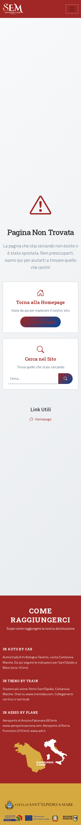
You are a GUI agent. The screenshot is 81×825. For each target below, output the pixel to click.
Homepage (43, 419)
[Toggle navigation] (72, 8)
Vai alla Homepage (40, 322)
